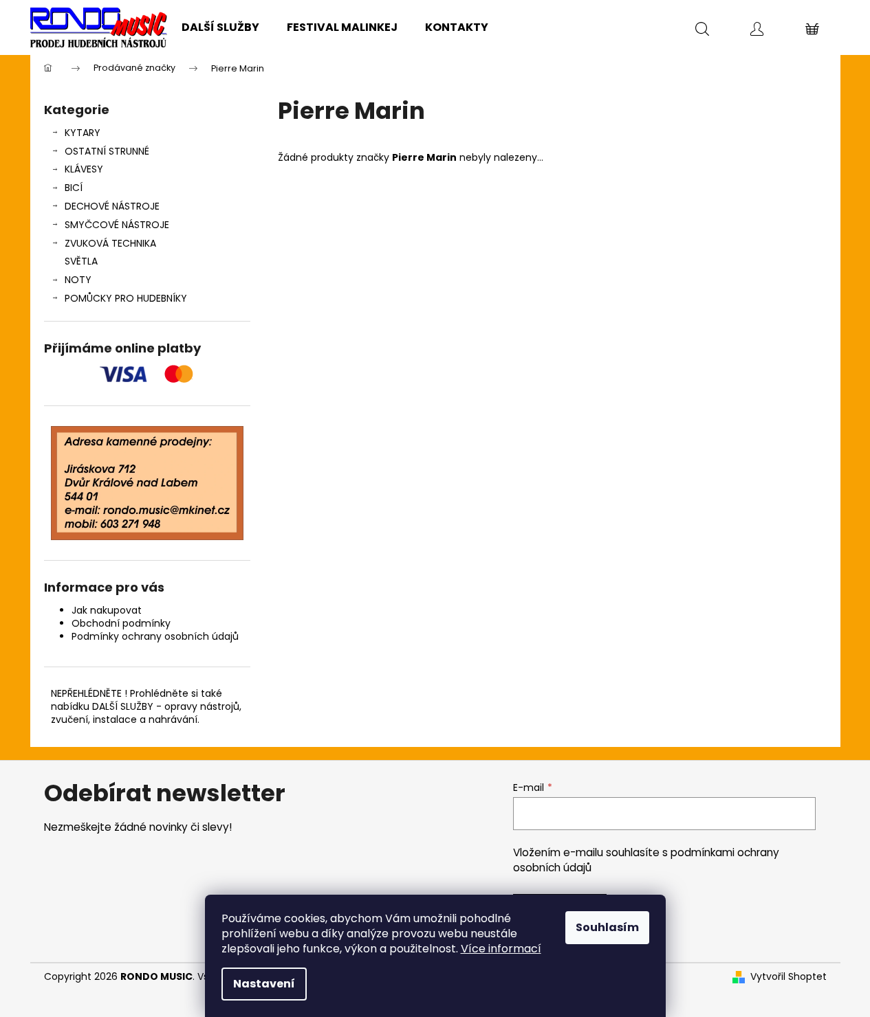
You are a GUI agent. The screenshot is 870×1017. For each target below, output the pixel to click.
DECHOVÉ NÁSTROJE (112, 206)
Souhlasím (607, 927)
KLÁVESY (84, 169)
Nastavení (264, 984)
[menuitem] (220, 27)
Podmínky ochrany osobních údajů (155, 636)
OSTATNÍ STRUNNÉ (107, 151)
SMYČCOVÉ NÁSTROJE (117, 225)
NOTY (78, 280)
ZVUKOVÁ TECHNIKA (110, 243)
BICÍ (74, 187)
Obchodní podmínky (121, 623)
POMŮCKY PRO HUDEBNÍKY (126, 298)
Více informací (501, 949)
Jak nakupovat (107, 610)
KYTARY (82, 132)
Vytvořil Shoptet (788, 976)
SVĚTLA (81, 261)
